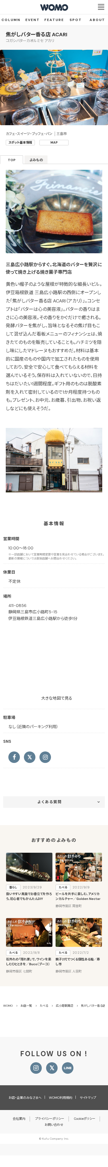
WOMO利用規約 (60, 1098)
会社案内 (19, 1119)
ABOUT (97, 20)
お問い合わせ (54, 1125)
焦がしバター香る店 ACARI (36, 34)
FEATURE (54, 20)
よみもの (36, 160)
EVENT (32, 20)
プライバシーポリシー (49, 1119)
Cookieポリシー (84, 1119)
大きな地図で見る (56, 698)
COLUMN (10, 20)
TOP (12, 160)
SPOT (76, 20)
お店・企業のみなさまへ (25, 1098)
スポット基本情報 (20, 142)
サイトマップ (88, 1098)
